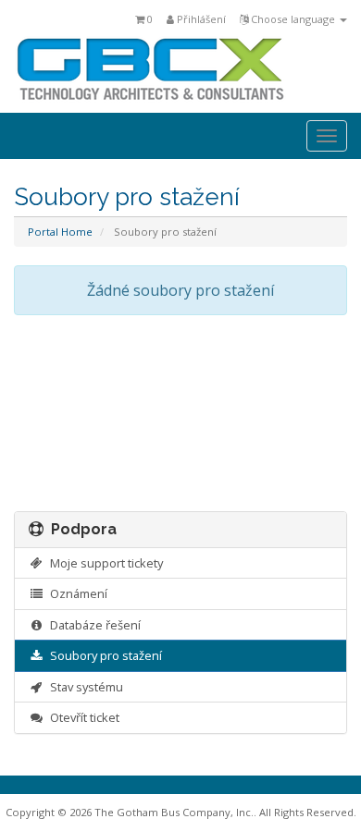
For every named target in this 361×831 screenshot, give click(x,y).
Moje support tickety (103, 563)
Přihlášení (200, 19)
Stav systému (83, 686)
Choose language (293, 19)
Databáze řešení (92, 625)
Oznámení (75, 593)
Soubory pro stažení (103, 655)
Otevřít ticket (81, 717)
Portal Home (60, 231)
